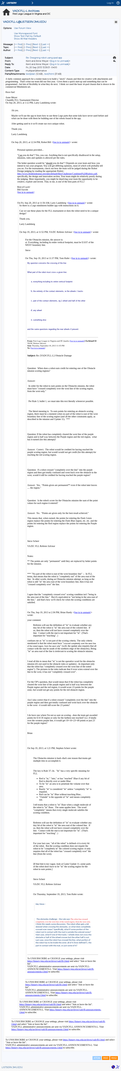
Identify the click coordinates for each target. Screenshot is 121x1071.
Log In (110, 3)
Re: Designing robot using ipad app (44, 57)
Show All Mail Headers (25, 38)
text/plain (30, 74)
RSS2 (114, 1058)
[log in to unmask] (59, 61)
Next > (36, 44)
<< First (18, 44)
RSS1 (105, 1058)
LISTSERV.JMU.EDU (12, 1067)
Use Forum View (22, 28)
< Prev (27, 44)
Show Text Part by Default (27, 36)
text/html (49, 74)
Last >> (45, 44)
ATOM (97, 1058)
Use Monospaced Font (25, 33)
